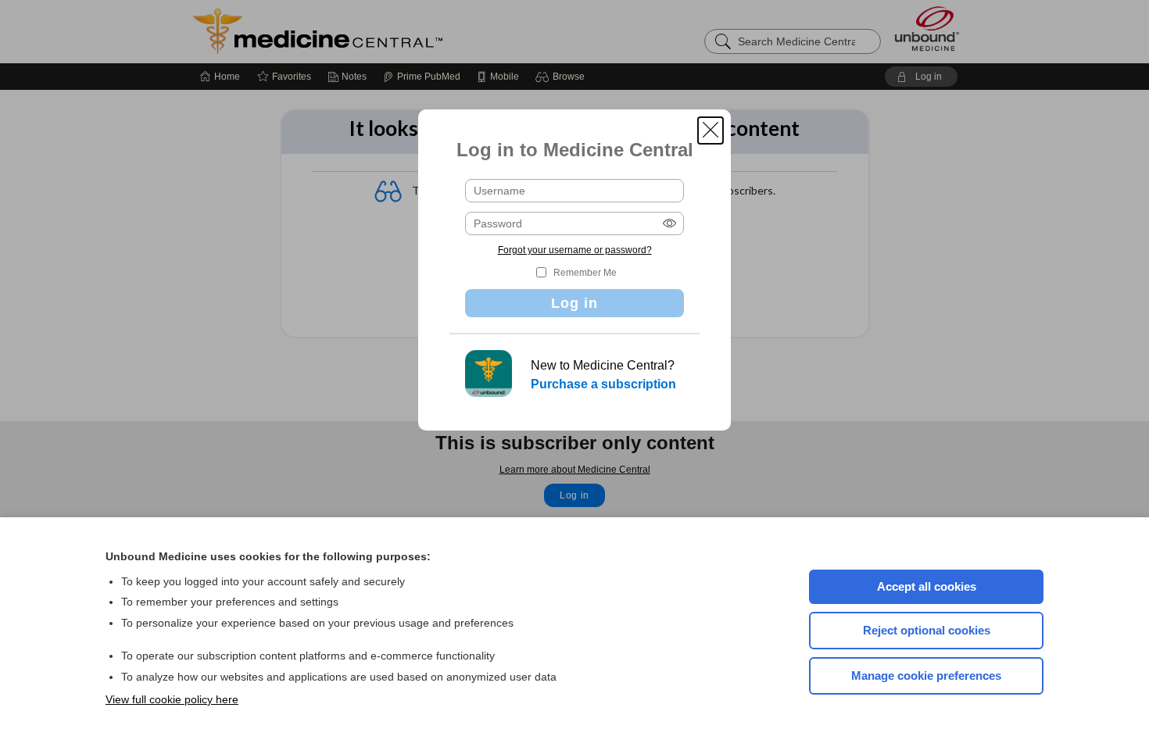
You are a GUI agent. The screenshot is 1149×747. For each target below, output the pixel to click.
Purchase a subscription (603, 384)
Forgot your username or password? (575, 250)
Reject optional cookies (926, 630)
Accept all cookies (926, 586)
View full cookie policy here (172, 699)
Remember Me (585, 272)
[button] (710, 130)
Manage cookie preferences (926, 675)
